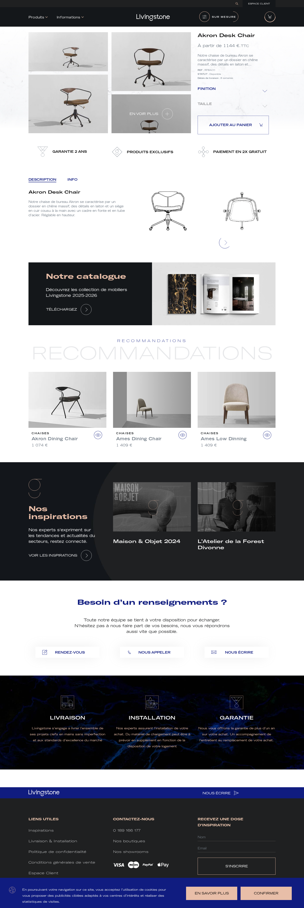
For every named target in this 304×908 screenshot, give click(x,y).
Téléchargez (61, 309)
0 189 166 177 (126, 830)
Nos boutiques (129, 841)
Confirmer (266, 893)
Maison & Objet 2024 (146, 541)
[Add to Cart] (98, 435)
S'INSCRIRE (236, 866)
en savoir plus (212, 893)
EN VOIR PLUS (144, 114)
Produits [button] (36, 17)
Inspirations (41, 830)
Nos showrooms (130, 852)
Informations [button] (68, 17)
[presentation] (225, 243)
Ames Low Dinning (224, 438)
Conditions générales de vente (61, 862)
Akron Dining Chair (55, 438)
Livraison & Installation (52, 841)
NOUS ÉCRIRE (217, 793)
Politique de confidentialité (57, 852)
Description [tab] (42, 179)
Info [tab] (72, 179)
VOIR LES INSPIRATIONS (53, 555)
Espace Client (259, 3)
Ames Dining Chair (139, 438)
